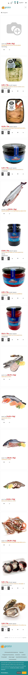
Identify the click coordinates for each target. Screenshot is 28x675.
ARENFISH (4, 171)
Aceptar (24, 672)
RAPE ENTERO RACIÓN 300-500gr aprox (11, 45)
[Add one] (9, 91)
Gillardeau (4, 626)
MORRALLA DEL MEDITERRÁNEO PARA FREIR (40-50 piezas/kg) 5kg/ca (13, 542)
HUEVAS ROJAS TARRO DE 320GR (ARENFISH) (11, 335)
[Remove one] (2, 91)
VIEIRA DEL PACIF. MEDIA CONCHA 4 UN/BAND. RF (13, 583)
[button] (12, 3)
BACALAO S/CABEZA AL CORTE (8, 500)
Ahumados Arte (6, 88)
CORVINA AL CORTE (6, 459)
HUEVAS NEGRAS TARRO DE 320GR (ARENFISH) (12, 252)
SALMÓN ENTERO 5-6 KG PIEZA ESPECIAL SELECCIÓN (13, 211)
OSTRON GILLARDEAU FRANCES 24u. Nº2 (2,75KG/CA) (13, 625)
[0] (15, 3)
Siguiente (24, 637)
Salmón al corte (6, 418)
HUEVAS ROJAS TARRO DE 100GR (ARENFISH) (11, 293)
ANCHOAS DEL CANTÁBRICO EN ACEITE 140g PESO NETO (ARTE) (13, 128)
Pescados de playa (6, 585)
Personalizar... (5, 672)
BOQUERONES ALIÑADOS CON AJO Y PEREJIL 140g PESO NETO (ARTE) (12, 86)
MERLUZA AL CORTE (6, 376)
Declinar (19, 672)
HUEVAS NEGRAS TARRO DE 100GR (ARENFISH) (12, 169)
